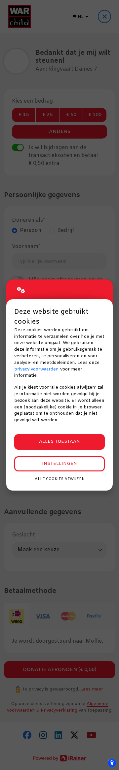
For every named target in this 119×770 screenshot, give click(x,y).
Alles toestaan (59, 441)
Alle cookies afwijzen (60, 479)
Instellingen (59, 463)
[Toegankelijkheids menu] (112, 763)
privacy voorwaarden (36, 369)
